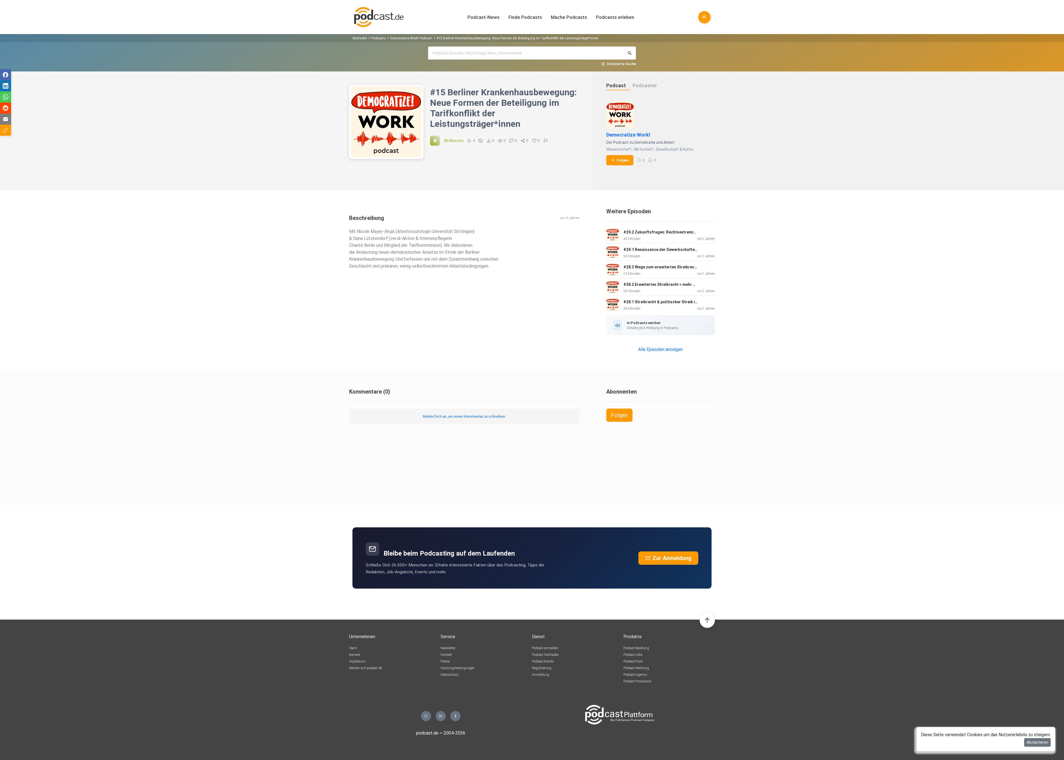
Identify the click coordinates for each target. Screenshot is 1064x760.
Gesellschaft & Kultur (675, 149)
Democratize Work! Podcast (411, 38)
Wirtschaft (643, 149)
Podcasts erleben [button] (615, 17)
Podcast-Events (543, 661)
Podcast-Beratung (636, 648)
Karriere (354, 655)
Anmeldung (540, 675)
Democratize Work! (628, 135)
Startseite (359, 38)
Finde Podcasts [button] (525, 17)
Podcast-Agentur (635, 675)
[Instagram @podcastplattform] (426, 716)
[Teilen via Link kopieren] (5, 130)
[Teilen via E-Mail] (5, 119)
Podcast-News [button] (483, 17)
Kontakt (446, 655)
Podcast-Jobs (633, 655)
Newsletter (448, 648)
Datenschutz (450, 675)
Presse (445, 661)
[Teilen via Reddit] (5, 108)
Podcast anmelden (545, 648)
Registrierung (541, 668)
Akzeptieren (1037, 742)
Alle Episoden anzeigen (660, 349)
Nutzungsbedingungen (457, 668)
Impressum (357, 661)
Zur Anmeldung (672, 558)
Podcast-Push (633, 661)
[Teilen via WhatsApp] (5, 96)
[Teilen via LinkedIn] (5, 85)
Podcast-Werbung (636, 668)
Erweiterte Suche (621, 64)
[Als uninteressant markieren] (480, 140)
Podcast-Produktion (637, 681)
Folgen (623, 160)
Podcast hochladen (545, 655)
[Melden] (545, 140)
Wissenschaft (618, 149)
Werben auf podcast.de (365, 668)
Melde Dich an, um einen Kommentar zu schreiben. (464, 416)
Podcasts (378, 38)
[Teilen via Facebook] (5, 74)
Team (353, 648)
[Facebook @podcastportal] (455, 716)
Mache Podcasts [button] (569, 17)
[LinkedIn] (441, 716)
